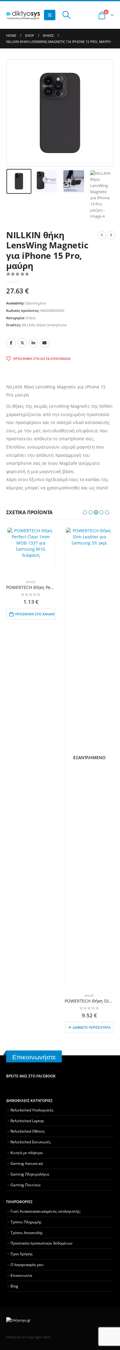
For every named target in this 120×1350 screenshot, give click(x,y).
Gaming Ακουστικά (26, 1163)
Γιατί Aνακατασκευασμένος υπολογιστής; (45, 1211)
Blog (14, 1285)
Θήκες (31, 318)
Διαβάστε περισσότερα (91, 1027)
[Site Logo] (23, 15)
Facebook (11, 343)
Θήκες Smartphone (51, 325)
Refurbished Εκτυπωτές (30, 1141)
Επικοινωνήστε (34, 1057)
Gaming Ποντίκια (25, 1184)
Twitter (22, 343)
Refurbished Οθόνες (27, 1131)
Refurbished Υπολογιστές (32, 1109)
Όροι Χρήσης (21, 1253)
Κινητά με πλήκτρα (26, 1152)
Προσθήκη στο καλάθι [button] (35, 614)
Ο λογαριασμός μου (26, 1264)
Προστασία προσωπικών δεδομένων (41, 1243)
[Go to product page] (30, 551)
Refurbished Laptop (27, 1120)
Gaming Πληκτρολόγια (29, 1174)
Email (45, 343)
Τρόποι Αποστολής (26, 1232)
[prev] (102, 235)
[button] (49, 15)
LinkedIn (33, 343)
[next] (111, 235)
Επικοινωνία (21, 1275)
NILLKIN (28, 325)
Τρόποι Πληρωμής (26, 1221)
